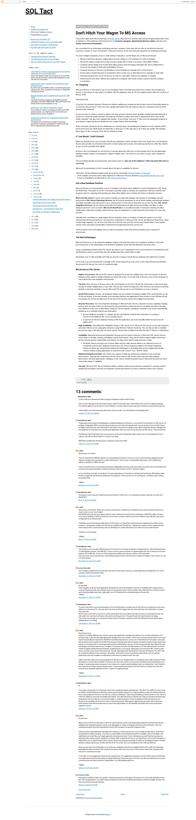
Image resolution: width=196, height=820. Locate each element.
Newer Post (80, 794)
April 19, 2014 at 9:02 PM (87, 500)
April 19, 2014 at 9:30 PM (87, 539)
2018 (33, 157)
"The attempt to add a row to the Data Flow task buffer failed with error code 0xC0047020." (50, 72)
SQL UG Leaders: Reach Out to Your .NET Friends (48, 62)
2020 (33, 151)
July (35, 181)
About (33, 27)
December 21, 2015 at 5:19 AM (89, 576)
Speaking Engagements (39, 29)
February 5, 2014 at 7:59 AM (88, 485)
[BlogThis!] (84, 379)
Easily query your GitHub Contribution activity (47, 108)
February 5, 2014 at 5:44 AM (88, 444)
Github (49, 32)
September (37, 175)
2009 (33, 229)
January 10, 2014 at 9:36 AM (89, 413)
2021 (33, 148)
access (84, 382)
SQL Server (115, 39)
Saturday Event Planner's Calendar (43, 56)
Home (123, 794)
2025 (33, 135)
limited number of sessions (139, 173)
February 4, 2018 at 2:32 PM (88, 768)
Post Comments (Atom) (94, 798)
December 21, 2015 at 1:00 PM (89, 597)
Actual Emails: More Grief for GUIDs (43, 47)
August (36, 178)
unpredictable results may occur (152, 176)
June (35, 184)
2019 (33, 154)
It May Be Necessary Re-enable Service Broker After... (52, 199)
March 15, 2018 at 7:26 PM (88, 785)
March (35, 191)
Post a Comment (85, 789)
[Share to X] (86, 379)
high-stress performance (116, 178)
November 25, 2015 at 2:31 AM (89, 561)
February (36, 194)
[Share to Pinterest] (90, 379)
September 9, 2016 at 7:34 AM (89, 676)
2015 (33, 166)
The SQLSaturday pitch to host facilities (45, 59)
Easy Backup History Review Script (45, 206)
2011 (33, 223)
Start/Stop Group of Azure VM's (44, 203)
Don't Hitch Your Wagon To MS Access (44, 45)
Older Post (164, 794)
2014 (33, 169)
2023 (33, 142)
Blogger (107, 814)
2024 (33, 138)
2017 (33, 160)
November (37, 172)
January (36, 197)
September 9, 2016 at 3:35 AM (89, 623)
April (35, 188)
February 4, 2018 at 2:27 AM (88, 709)
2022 (33, 145)
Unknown (81, 775)
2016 (33, 163)
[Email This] (82, 379)
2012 (33, 220)
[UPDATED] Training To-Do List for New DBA (46, 42)
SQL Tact (39, 11)
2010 (33, 226)
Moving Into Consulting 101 (40, 39)
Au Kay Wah (82, 568)
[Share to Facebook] (88, 379)
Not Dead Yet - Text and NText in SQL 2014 (48, 209)
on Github (44, 35)
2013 (33, 216)
